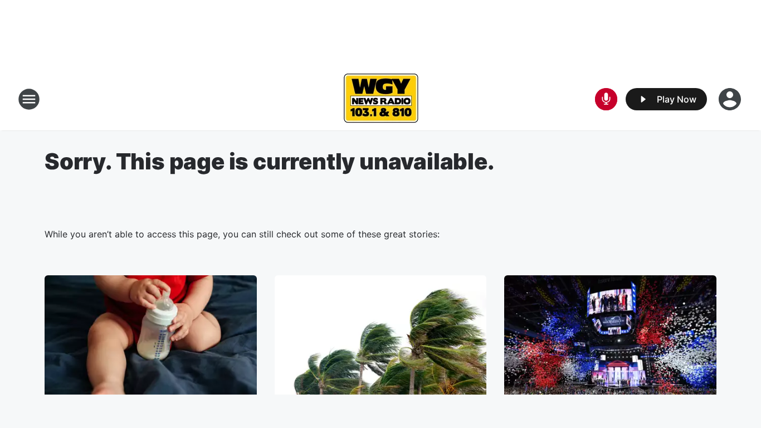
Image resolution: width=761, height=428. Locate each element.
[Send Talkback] (606, 99)
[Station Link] (381, 99)
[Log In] (731, 99)
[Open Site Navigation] (29, 99)
